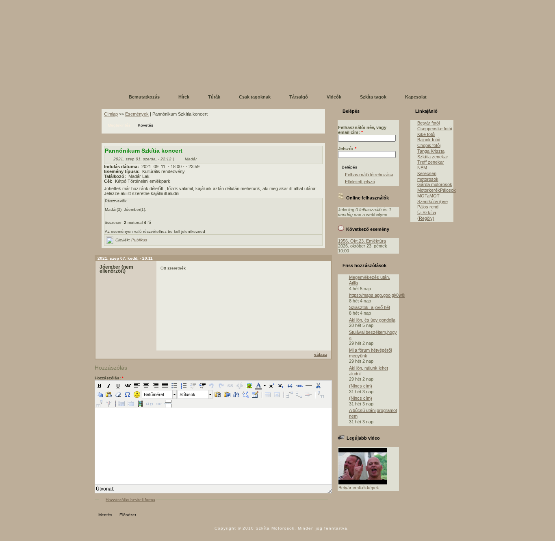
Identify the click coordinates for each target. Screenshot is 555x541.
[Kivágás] (318, 385)
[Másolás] (99, 394)
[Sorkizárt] (164, 385)
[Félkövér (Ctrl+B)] (99, 385)
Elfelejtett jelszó (360, 181)
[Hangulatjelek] (136, 394)
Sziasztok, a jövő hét (369, 307)
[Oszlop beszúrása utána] (99, 403)
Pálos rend (427, 206)
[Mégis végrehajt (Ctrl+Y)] (221, 385)
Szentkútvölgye (432, 201)
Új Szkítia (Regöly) (426, 215)
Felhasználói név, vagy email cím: (362, 130)
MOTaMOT (428, 195)
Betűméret (154, 394)
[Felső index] (271, 385)
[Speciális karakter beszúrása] (127, 394)
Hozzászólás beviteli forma (130, 499)
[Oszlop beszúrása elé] (321, 394)
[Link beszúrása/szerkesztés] (230, 385)
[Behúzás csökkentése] (193, 385)
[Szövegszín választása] (258, 385)
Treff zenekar (430, 162)
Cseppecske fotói (434, 128)
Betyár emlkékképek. (359, 487)
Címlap (111, 114)
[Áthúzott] (127, 385)
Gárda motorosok (434, 184)
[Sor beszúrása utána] (299, 394)
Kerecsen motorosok (427, 176)
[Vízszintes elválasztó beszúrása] (308, 385)
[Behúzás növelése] (202, 385)
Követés (145, 125)
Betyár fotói (428, 122)
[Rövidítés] (158, 403)
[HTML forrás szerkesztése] (299, 385)
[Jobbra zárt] (155, 385)
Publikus (139, 240)
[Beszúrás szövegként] (217, 394)
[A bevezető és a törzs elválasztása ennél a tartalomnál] (168, 403)
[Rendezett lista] (183, 385)
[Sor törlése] (308, 394)
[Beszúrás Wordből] (227, 394)
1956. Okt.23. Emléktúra (362, 241)
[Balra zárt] (136, 385)
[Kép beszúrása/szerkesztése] (249, 385)
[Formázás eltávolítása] (118, 394)
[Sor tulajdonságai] (267, 394)
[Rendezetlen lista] (174, 385)
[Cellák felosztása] (121, 403)
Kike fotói (426, 134)
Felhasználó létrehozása (369, 174)
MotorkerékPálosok (436, 190)
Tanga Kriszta (430, 151)
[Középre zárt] (146, 385)
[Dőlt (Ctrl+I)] (108, 385)
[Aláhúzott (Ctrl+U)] (118, 385)
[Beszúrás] (108, 394)
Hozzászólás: (109, 378)
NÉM (422, 167)
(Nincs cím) (360, 385)
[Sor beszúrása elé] (289, 394)
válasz (320, 354)
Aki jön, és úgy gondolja (372, 320)
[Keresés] (236, 394)
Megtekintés (119, 125)
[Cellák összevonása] (130, 403)
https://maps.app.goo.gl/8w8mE (380, 295)
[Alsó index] (280, 385)
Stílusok (187, 394)
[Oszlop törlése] (108, 403)
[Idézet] (290, 385)
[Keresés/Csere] (245, 394)
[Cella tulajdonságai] (277, 394)
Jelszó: (347, 148)
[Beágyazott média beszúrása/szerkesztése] (140, 403)
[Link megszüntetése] (239, 385)
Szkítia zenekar (432, 156)
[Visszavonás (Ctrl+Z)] (211, 385)
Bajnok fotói (428, 139)
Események (137, 114)
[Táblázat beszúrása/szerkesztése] (255, 394)
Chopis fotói (428, 145)
